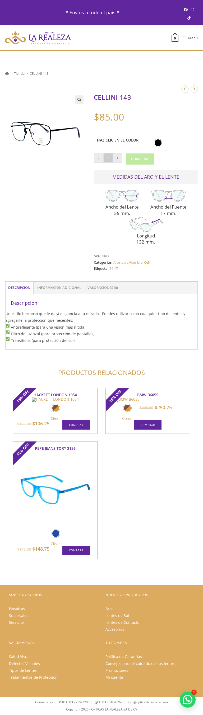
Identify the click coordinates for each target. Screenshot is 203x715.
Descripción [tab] (19, 287)
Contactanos (44, 702)
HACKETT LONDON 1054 (55, 394)
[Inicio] (7, 73)
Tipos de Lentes (23, 670)
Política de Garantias (123, 656)
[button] (79, 99)
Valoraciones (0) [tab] (102, 287)
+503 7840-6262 (110, 702)
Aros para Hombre (127, 262)
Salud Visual (20, 656)
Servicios (17, 622)
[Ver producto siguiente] (194, 89)
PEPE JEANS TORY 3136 (55, 448)
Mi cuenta (114, 677)
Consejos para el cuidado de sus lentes (140, 663)
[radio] (158, 143)
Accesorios (114, 629)
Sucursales (18, 615)
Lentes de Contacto (122, 622)
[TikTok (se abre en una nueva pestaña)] (189, 18)
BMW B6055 (147, 394)
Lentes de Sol (117, 615)
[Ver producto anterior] (185, 89)
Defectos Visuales (24, 663)
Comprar (140, 159)
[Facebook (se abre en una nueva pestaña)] (185, 9)
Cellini (148, 262)
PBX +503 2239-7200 (74, 702)
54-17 (113, 268)
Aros (109, 608)
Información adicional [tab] (59, 287)
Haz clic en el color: (118, 140)
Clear (55, 418)
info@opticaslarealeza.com (148, 702)
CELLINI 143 (39, 73)
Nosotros (17, 608)
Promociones (116, 670)
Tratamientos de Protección (33, 677)
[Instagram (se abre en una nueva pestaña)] (192, 9)
